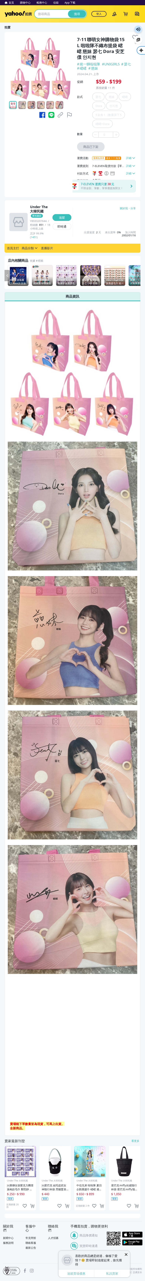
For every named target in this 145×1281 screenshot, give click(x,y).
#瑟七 (126, 64)
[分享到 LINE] (51, 115)
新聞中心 (8, 1238)
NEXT (137, 275)
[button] (13, 248)
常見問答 (30, 1238)
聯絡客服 (30, 1243)
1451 (34, 237)
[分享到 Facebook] (42, 115)
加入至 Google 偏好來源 (138, 40)
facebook (25, 1270)
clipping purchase (32, 1206)
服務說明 (8, 1243)
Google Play (132, 1242)
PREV (7, 275)
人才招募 (53, 1238)
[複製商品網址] (60, 115)
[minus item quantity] (95, 135)
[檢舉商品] (69, 115)
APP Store (132, 1235)
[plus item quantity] (116, 135)
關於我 (124, 208)
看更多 (135, 1141)
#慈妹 (93, 68)
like (25, 1206)
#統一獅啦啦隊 (89, 64)
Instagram (31, 1270)
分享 (133, 208)
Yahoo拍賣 (18, 13)
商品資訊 (72, 296)
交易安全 (137, 1272)
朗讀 (138, 29)
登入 (99, 14)
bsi (11, 1270)
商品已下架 (90, 147)
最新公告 (30, 1247)
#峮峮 (82, 68)
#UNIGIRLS (111, 64)
